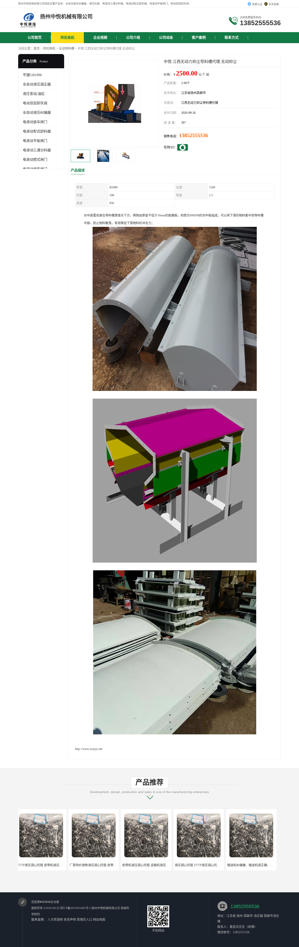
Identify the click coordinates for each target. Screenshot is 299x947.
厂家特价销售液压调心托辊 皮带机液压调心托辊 (51, 865)
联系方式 (232, 37)
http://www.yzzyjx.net (88, 749)
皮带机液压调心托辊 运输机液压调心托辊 (100, 865)
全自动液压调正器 (37, 84)
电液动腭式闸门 (35, 159)
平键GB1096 (32, 75)
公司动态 (166, 37)
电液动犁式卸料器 (37, 131)
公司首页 (35, 37)
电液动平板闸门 (35, 141)
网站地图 (99, 919)
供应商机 (67, 37)
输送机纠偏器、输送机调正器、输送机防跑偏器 (209, 865)
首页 (36, 48)
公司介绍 (133, 37)
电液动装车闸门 (35, 122)
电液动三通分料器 (37, 150)
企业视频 (100, 37)
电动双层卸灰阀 (35, 103)
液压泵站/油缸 (34, 94)
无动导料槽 (66, 48)
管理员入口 (84, 919)
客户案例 (199, 37)
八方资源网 (55, 919)
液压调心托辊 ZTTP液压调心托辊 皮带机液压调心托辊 (161, 865)
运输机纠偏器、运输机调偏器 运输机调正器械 (260, 865)
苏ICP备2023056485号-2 (75, 908)
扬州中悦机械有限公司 (105, 908)
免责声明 (70, 919)
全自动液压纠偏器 (37, 112)
